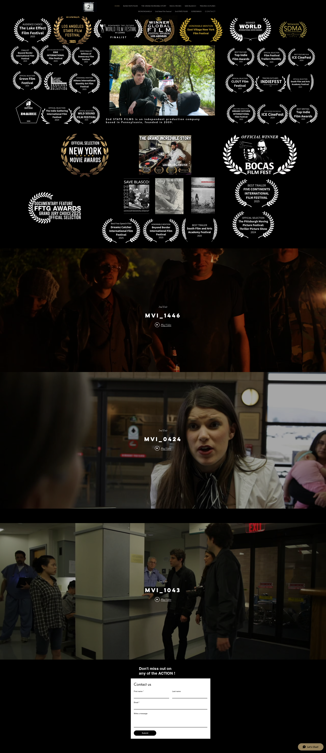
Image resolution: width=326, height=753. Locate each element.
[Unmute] (107, 112)
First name (139, 691)
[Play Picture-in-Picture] (216, 112)
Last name (176, 691)
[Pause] (103, 112)
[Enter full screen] (221, 112)
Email (136, 702)
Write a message (140, 713)
